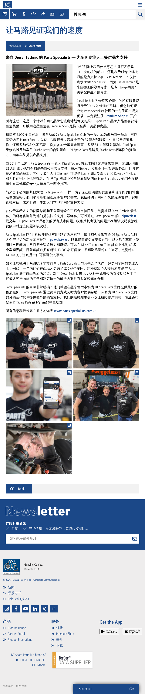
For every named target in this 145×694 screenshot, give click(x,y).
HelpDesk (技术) (18, 599)
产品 (7, 621)
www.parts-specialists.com (73, 311)
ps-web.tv (57, 240)
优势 (59, 628)
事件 (59, 640)
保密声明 (21, 686)
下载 (59, 645)
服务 (55, 621)
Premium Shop (115, 116)
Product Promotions (19, 640)
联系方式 (14, 593)
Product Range (16, 628)
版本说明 (8, 686)
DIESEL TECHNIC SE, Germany (33, 662)
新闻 (11, 587)
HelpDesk (126, 216)
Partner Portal (16, 634)
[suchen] (140, 14)
